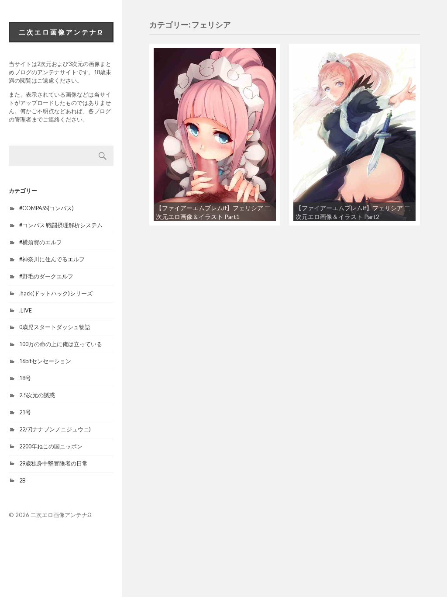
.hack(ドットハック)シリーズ (56, 293)
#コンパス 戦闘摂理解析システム (61, 225)
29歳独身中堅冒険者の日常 (53, 463)
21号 (25, 412)
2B (22, 480)
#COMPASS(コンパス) (46, 208)
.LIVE (25, 310)
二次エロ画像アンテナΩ (61, 32)
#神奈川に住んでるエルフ (52, 259)
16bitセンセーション (45, 361)
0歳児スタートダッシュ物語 (54, 326)
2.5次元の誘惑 (37, 395)
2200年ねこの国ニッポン (51, 446)
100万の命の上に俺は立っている (60, 343)
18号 (25, 378)
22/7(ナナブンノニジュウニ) (55, 429)
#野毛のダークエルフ (46, 276)
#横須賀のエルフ (40, 242)
